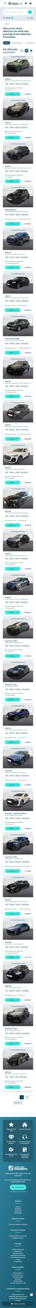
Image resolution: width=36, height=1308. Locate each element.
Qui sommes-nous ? (18, 1275)
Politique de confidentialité (18, 1298)
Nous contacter (18, 1273)
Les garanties (18, 1261)
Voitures (18, 1207)
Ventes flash (18, 1213)
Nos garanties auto (18, 1238)
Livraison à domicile (18, 1249)
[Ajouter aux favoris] (30, 61)
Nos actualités (18, 1281)
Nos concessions (18, 1277)
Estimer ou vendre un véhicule (18, 1224)
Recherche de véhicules (18, 1255)
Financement (18, 1251)
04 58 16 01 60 (19, 1187)
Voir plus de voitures (18, 1294)
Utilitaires (18, 1209)
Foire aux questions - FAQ (18, 1283)
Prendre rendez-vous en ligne (18, 1236)
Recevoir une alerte (19, 1304)
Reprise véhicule (18, 1253)
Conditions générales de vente (18, 1296)
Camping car (18, 1211)
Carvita (18, 1259)
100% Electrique (17, 43)
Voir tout (6, 43)
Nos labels (18, 1279)
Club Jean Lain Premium (18, 1257)
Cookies (18, 1300)
